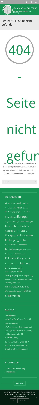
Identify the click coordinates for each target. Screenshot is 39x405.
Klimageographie (13, 235)
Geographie (8, 222)
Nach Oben (19, 383)
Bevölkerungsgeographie (13, 212)
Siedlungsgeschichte (13, 271)
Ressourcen (15, 264)
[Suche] (35, 182)
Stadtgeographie (13, 275)
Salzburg (25, 263)
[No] (36, 397)
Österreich (12, 296)
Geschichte (11, 226)
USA (17, 279)
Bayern (25, 208)
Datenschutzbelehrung (15, 368)
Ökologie (27, 291)
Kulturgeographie (16, 240)
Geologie (16, 221)
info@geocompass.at (19, 349)
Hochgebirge (22, 230)
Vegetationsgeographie (25, 279)
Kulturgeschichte (11, 245)
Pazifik (23, 254)
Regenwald (8, 264)
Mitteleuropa (13, 249)
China (28, 212)
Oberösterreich (9, 254)
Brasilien (24, 212)
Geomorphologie (26, 221)
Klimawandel (27, 235)
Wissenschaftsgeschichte (14, 291)
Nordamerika (27, 250)
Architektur (22, 203)
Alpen (7, 203)
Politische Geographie (18, 258)
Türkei (14, 279)
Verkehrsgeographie (12, 283)
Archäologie (8, 208)
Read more (23, 400)
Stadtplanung (27, 275)
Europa (22, 216)
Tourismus (8, 279)
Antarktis (14, 203)
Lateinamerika (22, 245)
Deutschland (11, 217)
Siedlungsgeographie (13, 268)
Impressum (10, 372)
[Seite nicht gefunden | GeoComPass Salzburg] (19, 9)
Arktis (14, 208)
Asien (19, 207)
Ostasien (18, 254)
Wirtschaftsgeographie (17, 286)
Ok (13, 400)
